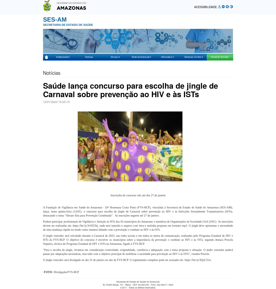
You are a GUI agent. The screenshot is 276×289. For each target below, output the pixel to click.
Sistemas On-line (192, 57)
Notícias (89, 57)
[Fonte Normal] (219, 6)
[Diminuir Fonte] (223, 6)
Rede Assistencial (140, 57)
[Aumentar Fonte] (227, 6)
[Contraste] (231, 6)
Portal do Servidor (220, 57)
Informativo (166, 57)
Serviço (114, 57)
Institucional (62, 57)
